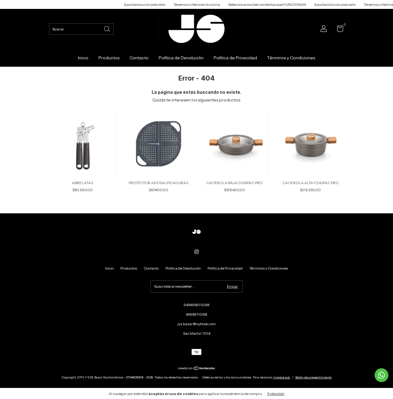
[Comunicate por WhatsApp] (381, 375)
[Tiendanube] (196, 369)
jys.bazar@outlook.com (196, 324)
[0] (338, 30)
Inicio (83, 58)
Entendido (275, 393)
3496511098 (196, 314)
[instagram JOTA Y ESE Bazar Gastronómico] (196, 251)
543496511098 (196, 304)
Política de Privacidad (235, 58)
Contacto (139, 58)
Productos (109, 58)
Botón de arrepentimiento (313, 377)
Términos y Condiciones (291, 58)
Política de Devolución (181, 58)
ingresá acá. (281, 377)
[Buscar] (107, 28)
